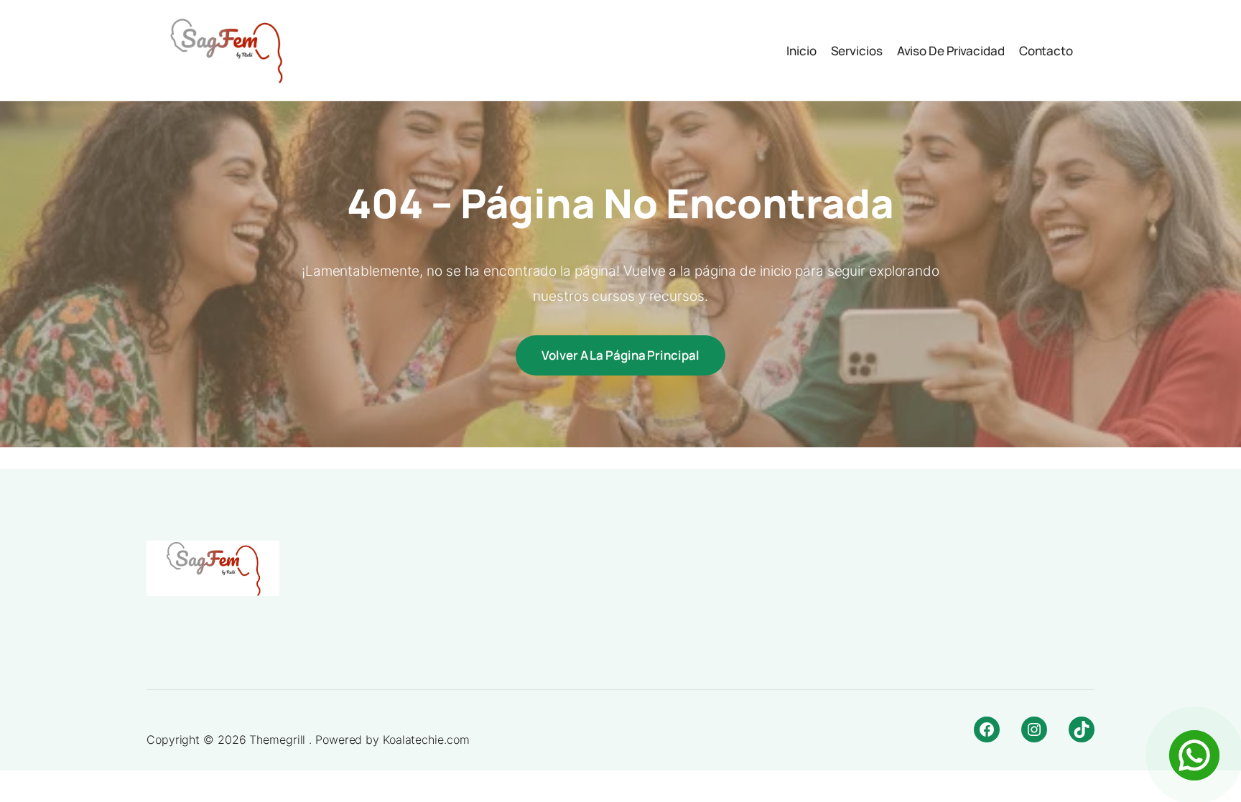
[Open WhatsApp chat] (1194, 755)
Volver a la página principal (620, 355)
